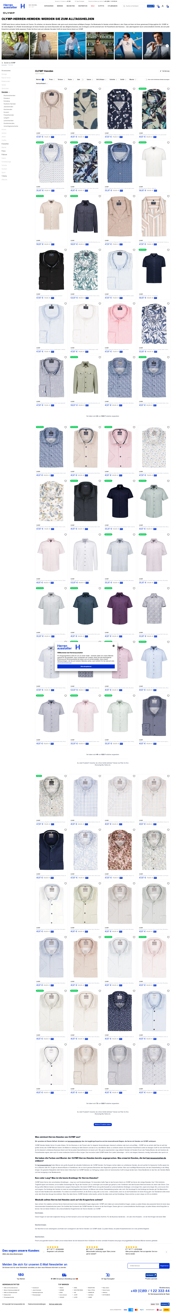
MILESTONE (91, 1287)
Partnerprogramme (37, 1292)
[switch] (82, 79)
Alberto (61, 1287)
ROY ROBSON (106, 1294)
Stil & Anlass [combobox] (100, 79)
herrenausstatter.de (44, 1165)
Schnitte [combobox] (112, 79)
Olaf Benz (90, 1294)
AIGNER (62, 1290)
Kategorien (48, 6)
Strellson (105, 1292)
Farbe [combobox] (70, 79)
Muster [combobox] (131, 79)
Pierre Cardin (106, 1290)
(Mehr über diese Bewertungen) (12, 1254)
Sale (92, 6)
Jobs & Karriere (36, 1290)
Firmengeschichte (9, 1297)
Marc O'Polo (91, 1290)
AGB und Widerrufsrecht (10, 1292)
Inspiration (82, 6)
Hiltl (75, 1292)
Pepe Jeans (106, 1287)
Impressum (35, 1287)
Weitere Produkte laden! (103, 1124)
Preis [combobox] (51, 79)
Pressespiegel (36, 1294)
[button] (80, 79)
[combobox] (135, 6)
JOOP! (75, 1294)
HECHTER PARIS (78, 1290)
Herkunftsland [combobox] (40, 83)
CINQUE (62, 1297)
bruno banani (63, 1294)
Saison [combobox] (89, 79)
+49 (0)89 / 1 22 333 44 (110, 1)
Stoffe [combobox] (122, 79)
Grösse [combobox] (60, 79)
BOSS (61, 1292)
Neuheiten (71, 6)
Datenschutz (7, 1294)
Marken (60, 6)
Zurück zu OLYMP (9, 63)
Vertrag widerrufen (55, 1304)
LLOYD (75, 1297)
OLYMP (90, 1297)
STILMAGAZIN (112, 6)
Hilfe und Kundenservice (11, 1287)
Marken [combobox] (39, 79)
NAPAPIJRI (91, 1292)
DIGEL (75, 1287)
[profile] (162, 6)
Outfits (101, 6)
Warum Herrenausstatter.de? (12, 1290)
